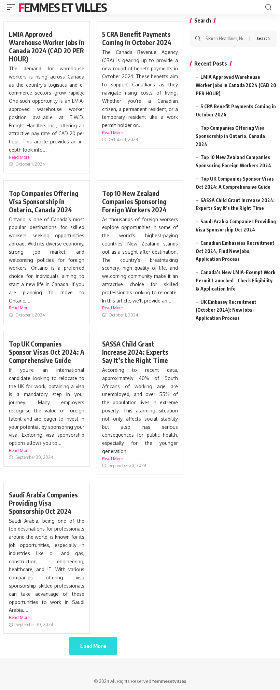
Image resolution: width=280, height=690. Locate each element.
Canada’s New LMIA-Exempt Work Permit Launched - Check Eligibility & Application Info (235, 280)
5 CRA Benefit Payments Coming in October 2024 (136, 38)
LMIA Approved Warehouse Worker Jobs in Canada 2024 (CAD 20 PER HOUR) (46, 46)
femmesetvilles (169, 681)
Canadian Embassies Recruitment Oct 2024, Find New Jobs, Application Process (235, 251)
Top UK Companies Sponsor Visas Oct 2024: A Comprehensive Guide (46, 352)
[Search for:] (225, 38)
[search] (268, 7)
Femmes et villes (62, 7)
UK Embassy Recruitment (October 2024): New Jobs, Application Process (226, 310)
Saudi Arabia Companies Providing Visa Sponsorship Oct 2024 (43, 503)
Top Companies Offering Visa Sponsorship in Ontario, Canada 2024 (44, 201)
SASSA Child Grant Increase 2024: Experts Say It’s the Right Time (135, 352)
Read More (19, 157)
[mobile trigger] (12, 7)
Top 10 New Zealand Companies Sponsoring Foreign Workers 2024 (134, 201)
